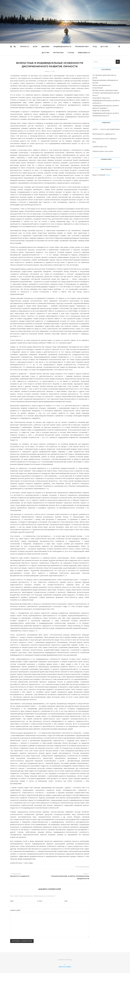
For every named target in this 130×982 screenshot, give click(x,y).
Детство (104, 46)
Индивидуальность (62, 46)
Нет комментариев (82, 867)
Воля (35, 46)
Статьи (71, 53)
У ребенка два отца (99, 146)
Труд (94, 46)
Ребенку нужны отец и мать (102, 151)
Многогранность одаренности (103, 134)
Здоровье (45, 46)
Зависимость (84, 53)
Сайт (66, 901)
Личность (24, 46)
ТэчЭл (108, 175)
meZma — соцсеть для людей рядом (106, 129)
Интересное (58, 53)
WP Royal (69, 960)
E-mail (40, 901)
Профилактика (82, 46)
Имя (12, 901)
